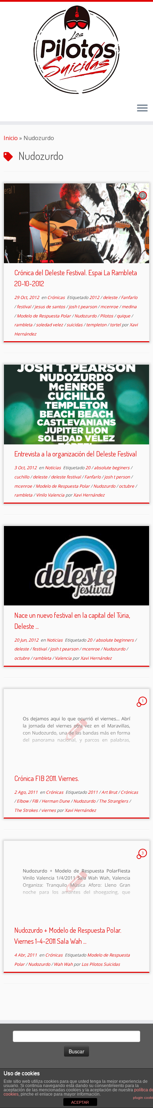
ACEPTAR (80, 1102)
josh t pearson (83, 307)
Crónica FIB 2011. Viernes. (46, 778)
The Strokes (26, 810)
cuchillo (22, 477)
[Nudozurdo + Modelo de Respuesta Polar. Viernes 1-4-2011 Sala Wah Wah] (76, 881)
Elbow (23, 801)
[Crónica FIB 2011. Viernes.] (76, 729)
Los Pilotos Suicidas (100, 964)
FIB (35, 801)
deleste (110, 297)
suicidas (75, 325)
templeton (96, 325)
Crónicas (56, 297)
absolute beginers (112, 468)
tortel (116, 325)
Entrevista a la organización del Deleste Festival (75, 453)
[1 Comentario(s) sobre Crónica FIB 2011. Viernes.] (143, 707)
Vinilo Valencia (50, 495)
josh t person (117, 477)
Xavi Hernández (89, 495)
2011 (93, 792)
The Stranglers (114, 801)
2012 (94, 297)
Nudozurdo (85, 316)
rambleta (23, 325)
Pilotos (107, 316)
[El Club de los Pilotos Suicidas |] (76, 49)
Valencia (64, 658)
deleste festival (66, 477)
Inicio (11, 138)
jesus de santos (50, 307)
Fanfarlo (129, 297)
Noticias (53, 468)
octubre (127, 486)
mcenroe (109, 307)
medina (129, 307)
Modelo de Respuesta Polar (44, 316)
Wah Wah (64, 964)
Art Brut (109, 792)
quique (124, 316)
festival (24, 307)
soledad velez (50, 325)
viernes (49, 810)
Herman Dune (56, 801)
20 (88, 468)
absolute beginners (115, 640)
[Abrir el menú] (142, 108)
